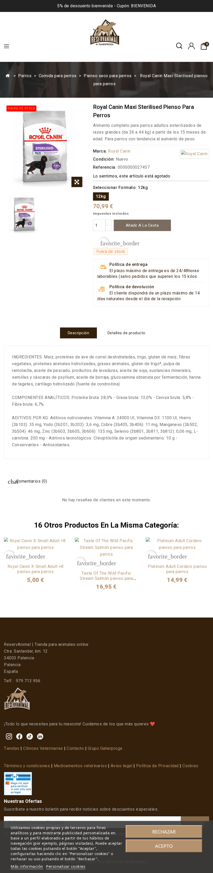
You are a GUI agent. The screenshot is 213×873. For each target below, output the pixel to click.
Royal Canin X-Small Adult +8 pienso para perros (36, 569)
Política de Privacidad (157, 765)
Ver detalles (35, 556)
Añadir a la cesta (142, 225)
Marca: (100, 151)
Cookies (190, 765)
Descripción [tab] (78, 333)
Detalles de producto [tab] (126, 333)
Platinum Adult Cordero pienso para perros (177, 569)
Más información (27, 866)
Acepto (164, 846)
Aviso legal (121, 765)
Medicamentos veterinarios (80, 765)
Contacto (75, 748)
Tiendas (11, 748)
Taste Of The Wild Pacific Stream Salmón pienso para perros (106, 578)
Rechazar (164, 832)
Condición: (104, 159)
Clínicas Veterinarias (43, 748)
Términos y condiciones (27, 765)
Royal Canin (119, 151)
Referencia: (105, 167)
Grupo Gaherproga (105, 748)
